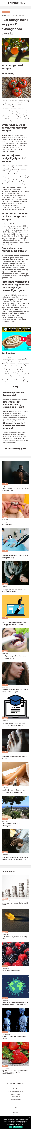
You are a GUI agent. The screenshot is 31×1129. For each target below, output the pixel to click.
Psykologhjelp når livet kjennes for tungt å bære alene (14, 590)
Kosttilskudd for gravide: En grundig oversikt (14, 937)
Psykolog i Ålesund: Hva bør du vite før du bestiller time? (15, 489)
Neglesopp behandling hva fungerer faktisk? (14, 758)
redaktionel (5, 12)
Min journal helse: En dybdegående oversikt (14, 1037)
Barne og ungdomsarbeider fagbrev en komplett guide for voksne (14, 724)
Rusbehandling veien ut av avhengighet (11, 825)
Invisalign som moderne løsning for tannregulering (14, 523)
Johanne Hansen (19, 15)
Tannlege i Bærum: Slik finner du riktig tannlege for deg (15, 556)
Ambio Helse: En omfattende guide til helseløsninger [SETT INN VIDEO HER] (15, 1003)
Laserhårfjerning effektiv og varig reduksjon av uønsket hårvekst (13, 791)
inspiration (4, 483)
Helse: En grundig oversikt (11, 971)
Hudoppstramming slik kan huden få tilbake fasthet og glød (15, 690)
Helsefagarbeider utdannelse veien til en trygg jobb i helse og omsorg (15, 623)
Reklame (15, 1112)
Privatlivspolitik (18, 1126)
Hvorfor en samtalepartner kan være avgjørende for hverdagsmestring (15, 858)
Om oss (15, 1115)
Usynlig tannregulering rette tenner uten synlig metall (14, 657)
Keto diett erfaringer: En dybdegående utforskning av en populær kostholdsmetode (15, 1072)
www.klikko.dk (17, 1099)
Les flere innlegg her (15, 448)
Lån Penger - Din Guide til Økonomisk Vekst (15, 904)
